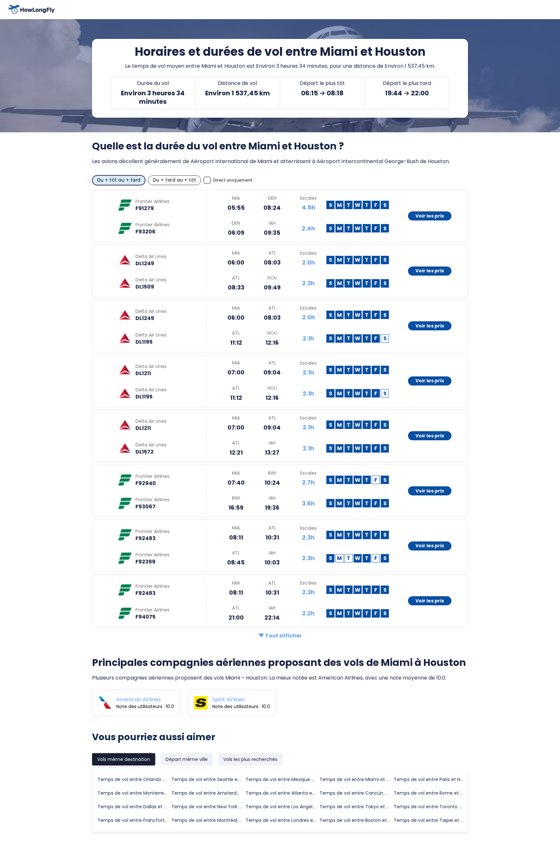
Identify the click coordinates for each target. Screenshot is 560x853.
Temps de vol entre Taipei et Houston (430, 820)
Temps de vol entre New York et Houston (208, 806)
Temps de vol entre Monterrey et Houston (134, 793)
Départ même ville (187, 759)
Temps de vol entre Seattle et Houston (208, 779)
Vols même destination (123, 759)
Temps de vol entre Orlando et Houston (134, 779)
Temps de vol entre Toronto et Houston (430, 806)
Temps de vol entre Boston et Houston (356, 820)
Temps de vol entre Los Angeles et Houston (282, 806)
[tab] (123, 759)
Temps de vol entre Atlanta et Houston (282, 793)
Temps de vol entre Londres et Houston (282, 820)
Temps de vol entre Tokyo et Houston (356, 806)
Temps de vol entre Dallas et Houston (134, 806)
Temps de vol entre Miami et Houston (356, 779)
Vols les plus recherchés (250, 759)
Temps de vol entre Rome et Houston (430, 793)
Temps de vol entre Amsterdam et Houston (208, 793)
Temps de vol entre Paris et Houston (430, 779)
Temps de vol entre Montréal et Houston (208, 820)
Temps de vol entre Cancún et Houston (356, 793)
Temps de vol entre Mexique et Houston (282, 779)
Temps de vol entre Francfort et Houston (134, 820)
